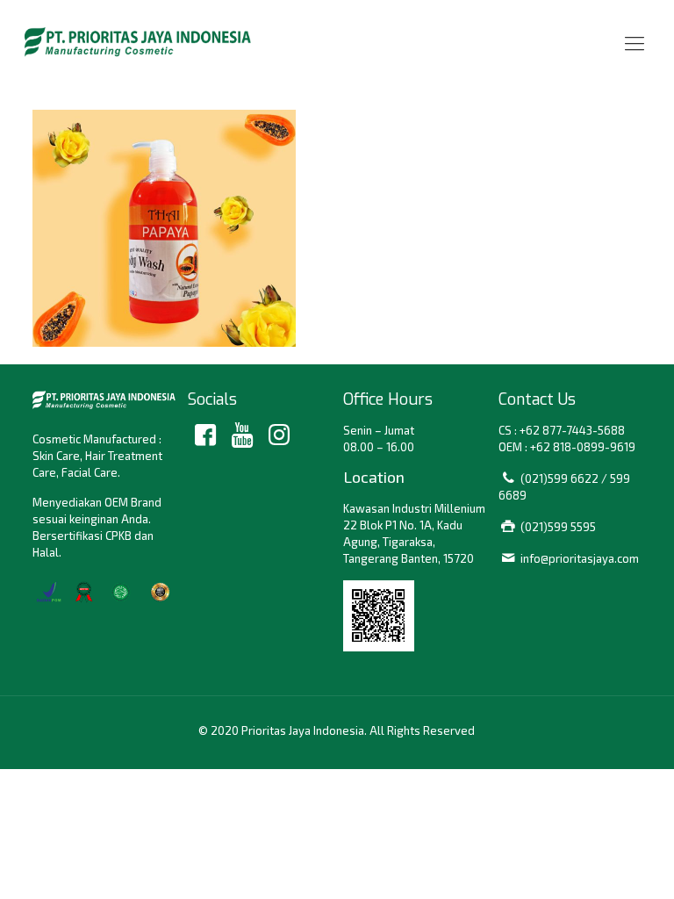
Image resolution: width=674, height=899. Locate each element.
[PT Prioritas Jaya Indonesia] (138, 41)
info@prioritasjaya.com (579, 558)
